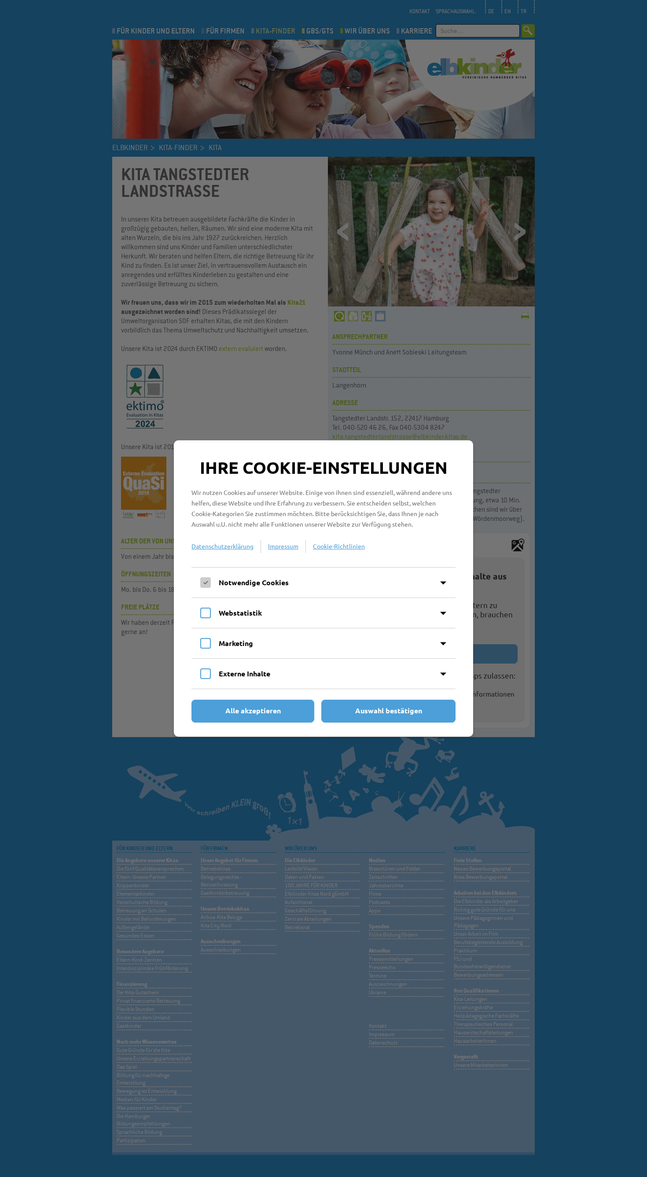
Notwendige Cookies (254, 582)
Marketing (236, 643)
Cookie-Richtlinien (339, 546)
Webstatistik (240, 612)
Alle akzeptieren (253, 710)
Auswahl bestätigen (388, 710)
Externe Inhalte (244, 673)
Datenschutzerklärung (222, 546)
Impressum (283, 546)
